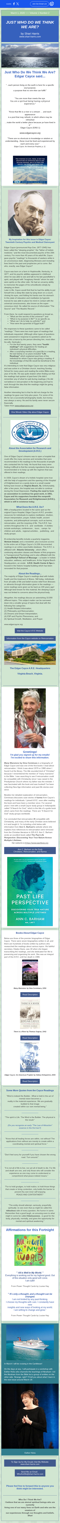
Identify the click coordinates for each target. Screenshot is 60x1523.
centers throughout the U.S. (16, 526)
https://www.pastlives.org (36, 843)
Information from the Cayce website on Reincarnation (30, 638)
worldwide (38, 526)
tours (37, 528)
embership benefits (14, 539)
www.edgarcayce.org (24, 406)
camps (44, 528)
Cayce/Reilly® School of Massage (21, 558)
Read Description (30, 994)
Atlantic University (25, 550)
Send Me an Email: (30, 1473)
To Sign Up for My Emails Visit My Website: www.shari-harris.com (30, 1463)
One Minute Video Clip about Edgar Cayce (30, 412)
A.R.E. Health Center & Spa (40, 563)
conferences (27, 528)
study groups (10, 533)
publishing (44, 531)
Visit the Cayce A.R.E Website (30, 631)
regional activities (30, 531)
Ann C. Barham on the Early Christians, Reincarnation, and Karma (30, 850)
